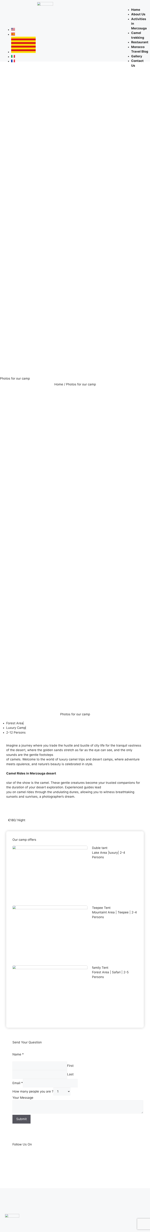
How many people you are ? (32, 1091)
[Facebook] (6, 7)
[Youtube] (6, 17)
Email (17, 1083)
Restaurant (139, 42)
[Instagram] (17, 7)
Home (135, 10)
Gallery (136, 56)
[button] (135, 5)
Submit (21, 1119)
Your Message (22, 1097)
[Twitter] (29, 7)
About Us (138, 14)
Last (70, 1074)
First (70, 1066)
